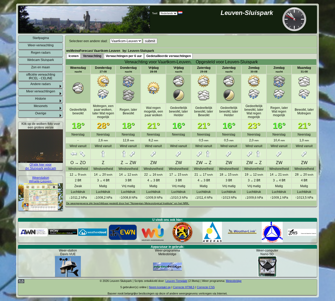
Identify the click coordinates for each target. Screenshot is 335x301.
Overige (40, 113)
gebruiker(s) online (135, 287)
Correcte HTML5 (183, 287)
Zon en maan (40, 67)
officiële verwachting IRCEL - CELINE (40, 76)
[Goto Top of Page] (21, 282)
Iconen (74, 56)
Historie (40, 99)
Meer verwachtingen (40, 91)
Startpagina (40, 38)
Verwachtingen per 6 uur (124, 56)
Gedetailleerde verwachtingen (168, 56)
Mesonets (41, 106)
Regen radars (41, 52)
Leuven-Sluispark (247, 12)
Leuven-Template (176, 280)
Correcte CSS (206, 287)
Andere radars (40, 84)
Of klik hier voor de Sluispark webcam (40, 166)
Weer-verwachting (41, 45)
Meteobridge (234, 280)
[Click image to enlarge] (40, 161)
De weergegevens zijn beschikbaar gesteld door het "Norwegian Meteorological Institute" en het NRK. (127, 203)
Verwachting (92, 56)
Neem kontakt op (160, 287)
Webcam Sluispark (40, 60)
